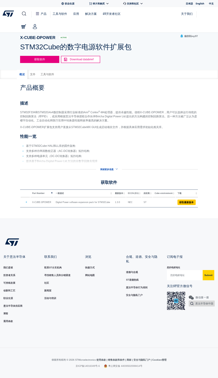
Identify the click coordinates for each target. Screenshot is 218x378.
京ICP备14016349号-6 (88, 366)
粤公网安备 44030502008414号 (125, 366)
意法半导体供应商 (12, 305)
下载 (179, 193)
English (200, 3)
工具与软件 (60, 13)
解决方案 (91, 13)
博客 (5, 313)
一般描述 (60, 193)
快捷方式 (90, 267)
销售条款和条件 (116, 359)
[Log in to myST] (35, 27)
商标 (129, 359)
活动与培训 (50, 298)
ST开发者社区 (112, 13)
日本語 (189, 3)
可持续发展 (9, 282)
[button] (23, 14)
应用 (76, 13)
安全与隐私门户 (134, 295)
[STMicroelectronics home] (9, 14)
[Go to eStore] (23, 27)
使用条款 (101, 359)
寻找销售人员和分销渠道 (57, 275)
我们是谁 (8, 267)
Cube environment (164, 193)
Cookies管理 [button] (159, 359)
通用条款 (8, 321)
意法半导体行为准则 (136, 287)
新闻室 (47, 290)
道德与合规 (132, 272)
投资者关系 (9, 275)
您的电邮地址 (173, 267)
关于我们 (187, 13)
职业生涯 (8, 298)
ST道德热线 (132, 279)
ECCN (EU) (133, 193)
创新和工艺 (9, 290)
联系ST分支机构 (53, 267)
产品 (43, 13)
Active (63, 37)
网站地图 (90, 275)
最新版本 (119, 193)
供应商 (147, 193)
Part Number (38, 193)
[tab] (22, 74)
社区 (46, 282)
